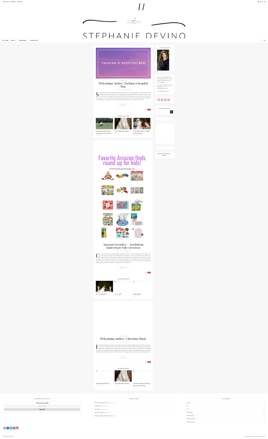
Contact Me (19, 1)
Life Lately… (97, 409)
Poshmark (164, 155)
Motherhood (123, 80)
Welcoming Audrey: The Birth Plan (103, 415)
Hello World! (137, 294)
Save (149, 109)
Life (123, 242)
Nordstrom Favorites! (100, 412)
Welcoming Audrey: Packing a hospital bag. (123, 84)
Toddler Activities (190, 422)
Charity (188, 402)
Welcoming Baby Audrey (122, 131)
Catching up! (97, 406)
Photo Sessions (190, 415)
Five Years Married (101, 294)
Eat (187, 406)
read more (123, 104)
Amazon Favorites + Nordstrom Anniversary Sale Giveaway (123, 246)
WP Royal (12, 436)
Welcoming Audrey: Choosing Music (123, 338)
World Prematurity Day (103, 383)
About (7, 1)
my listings (166, 153)
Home (4, 1)
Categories (13, 1)
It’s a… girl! (118, 294)
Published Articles (190, 418)
